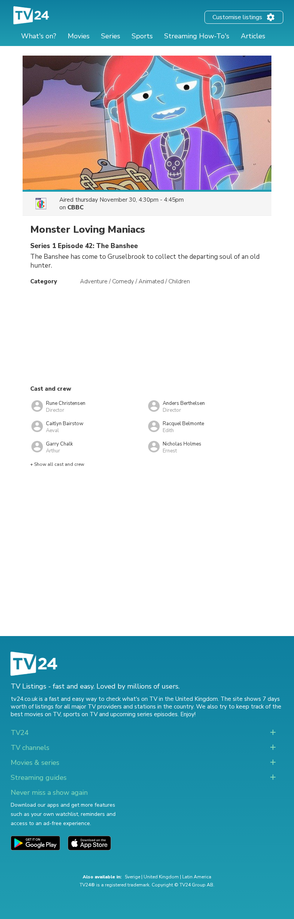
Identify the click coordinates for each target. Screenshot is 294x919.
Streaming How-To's (196, 36)
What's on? (38, 36)
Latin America (196, 877)
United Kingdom (161, 877)
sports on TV (80, 714)
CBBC (75, 207)
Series (110, 36)
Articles (253, 36)
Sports (142, 36)
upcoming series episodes (144, 714)
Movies (79, 36)
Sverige (132, 877)
